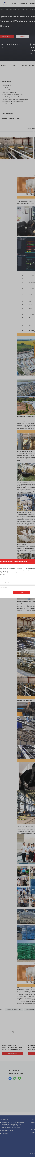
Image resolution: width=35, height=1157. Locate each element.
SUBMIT (21, 592)
